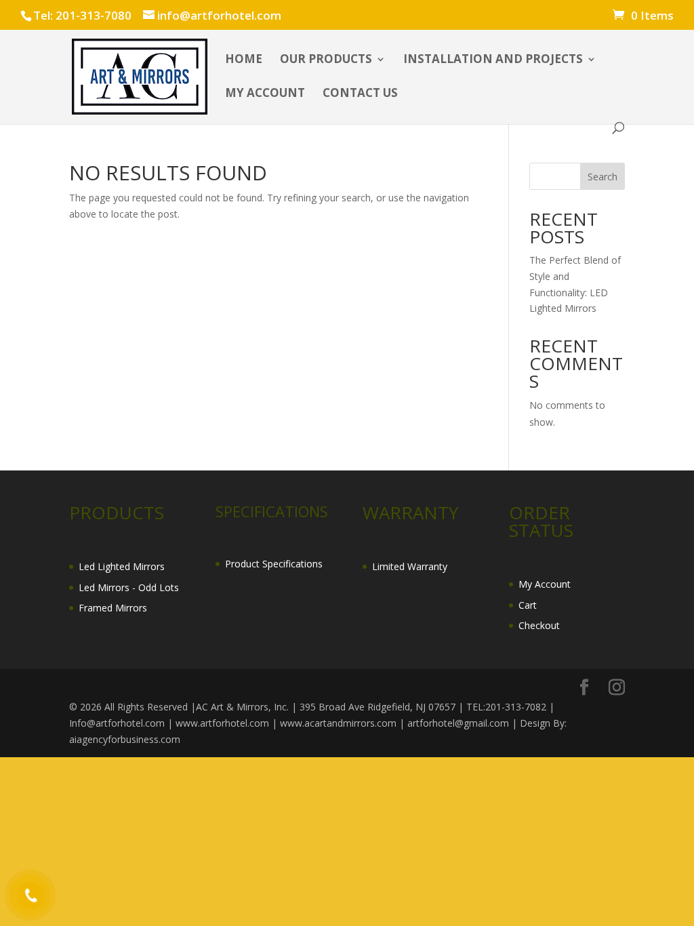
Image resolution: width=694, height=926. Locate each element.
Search (602, 176)
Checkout (539, 625)
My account (265, 94)
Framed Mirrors (113, 607)
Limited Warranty (409, 566)
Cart (527, 605)
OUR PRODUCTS (326, 60)
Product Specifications (274, 563)
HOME (243, 60)
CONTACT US (360, 94)
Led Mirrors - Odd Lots (129, 587)
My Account (544, 584)
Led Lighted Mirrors (122, 566)
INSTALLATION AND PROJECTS (493, 60)
